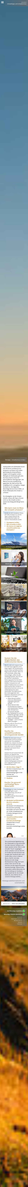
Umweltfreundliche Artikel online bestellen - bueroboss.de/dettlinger (14, 818)
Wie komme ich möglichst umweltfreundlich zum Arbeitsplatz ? (14, 528)
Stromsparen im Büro (13, 522)
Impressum (20, 922)
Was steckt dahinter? (18, 920)
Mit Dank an (19, 917)
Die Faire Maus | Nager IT (14, 767)
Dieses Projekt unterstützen (16, 918)
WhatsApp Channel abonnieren (13, 914)
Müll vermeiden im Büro (14, 524)
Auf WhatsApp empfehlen (15, 911)
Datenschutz (19, 923)
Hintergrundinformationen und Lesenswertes (13, 882)
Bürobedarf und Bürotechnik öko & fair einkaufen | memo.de (15, 802)
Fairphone (10, 778)
